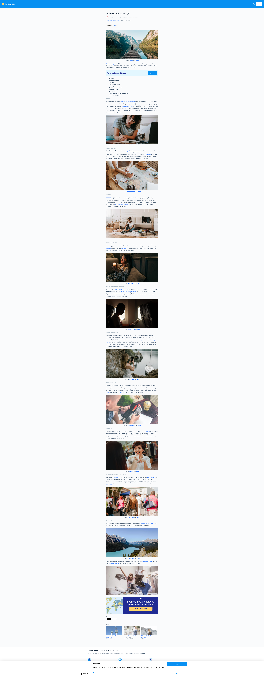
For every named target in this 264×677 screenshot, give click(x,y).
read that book (117, 293)
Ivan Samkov (131, 283)
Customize (176, 668)
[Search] (254, 4)
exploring (148, 154)
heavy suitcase (134, 199)
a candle (108, 248)
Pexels (137, 60)
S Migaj (131, 60)
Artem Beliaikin (131, 425)
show (115, 25)
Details (95, 672)
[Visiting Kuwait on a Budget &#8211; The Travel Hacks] (114, 630)
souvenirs (120, 392)
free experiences (151, 477)
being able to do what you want (133, 151)
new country (109, 484)
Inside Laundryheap (133, 17)
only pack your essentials (121, 204)
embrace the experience (147, 523)
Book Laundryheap (141, 608)
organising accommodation (128, 101)
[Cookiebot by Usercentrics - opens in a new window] (84, 674)
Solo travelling (110, 64)
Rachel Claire (131, 558)
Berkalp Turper (131, 329)
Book (259, 4)
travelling (115, 477)
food (107, 392)
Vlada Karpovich (131, 191)
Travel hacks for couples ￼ (130, 635)
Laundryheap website (113, 563)
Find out (152, 73)
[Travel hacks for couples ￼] (132, 630)
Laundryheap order (147, 561)
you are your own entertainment (129, 291)
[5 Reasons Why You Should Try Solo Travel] (149, 630)
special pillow (124, 248)
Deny (177, 673)
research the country (127, 106)
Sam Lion (131, 144)
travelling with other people (121, 289)
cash (121, 389)
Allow (177, 664)
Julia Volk (131, 379)
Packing (108, 197)
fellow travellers (145, 431)
